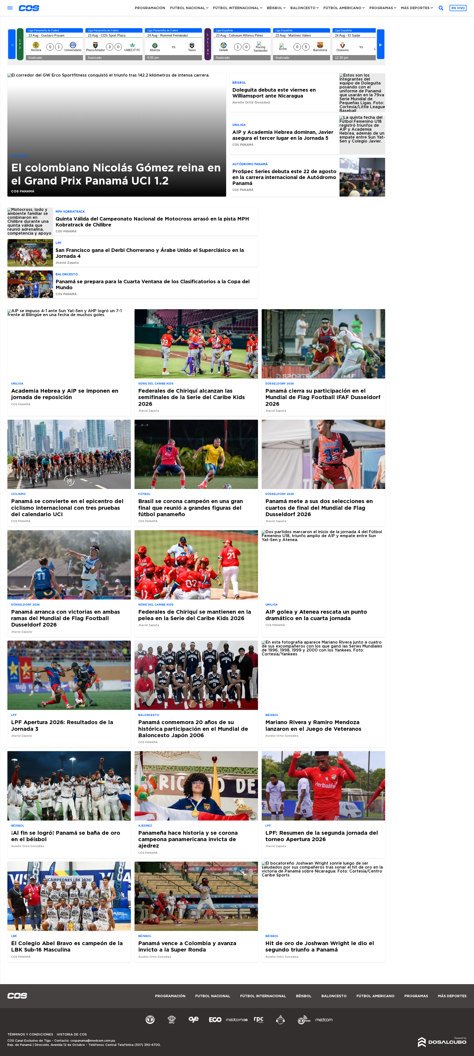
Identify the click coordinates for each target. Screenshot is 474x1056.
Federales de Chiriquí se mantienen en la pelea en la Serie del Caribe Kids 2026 (194, 615)
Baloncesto (303, 8)
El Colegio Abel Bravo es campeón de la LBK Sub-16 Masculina (67, 946)
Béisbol (274, 8)
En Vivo (458, 8)
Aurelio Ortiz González (251, 102)
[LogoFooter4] (259, 1024)
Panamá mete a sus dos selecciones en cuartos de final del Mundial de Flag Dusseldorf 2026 (319, 507)
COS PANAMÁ (22, 191)
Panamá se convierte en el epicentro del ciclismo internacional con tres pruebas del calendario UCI (67, 507)
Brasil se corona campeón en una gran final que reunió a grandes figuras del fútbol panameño (190, 507)
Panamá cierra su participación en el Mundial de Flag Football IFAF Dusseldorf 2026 (322, 397)
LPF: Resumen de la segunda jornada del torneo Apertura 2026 (321, 836)
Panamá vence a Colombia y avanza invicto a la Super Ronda (187, 946)
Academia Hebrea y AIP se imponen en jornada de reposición (64, 393)
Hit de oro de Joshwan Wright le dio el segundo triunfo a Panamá (319, 946)
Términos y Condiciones (30, 1034)
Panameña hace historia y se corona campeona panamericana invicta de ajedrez (188, 839)
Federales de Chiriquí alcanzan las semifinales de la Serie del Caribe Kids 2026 (191, 397)
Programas (381, 8)
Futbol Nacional (187, 8)
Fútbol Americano (342, 8)
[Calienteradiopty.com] (280, 1024)
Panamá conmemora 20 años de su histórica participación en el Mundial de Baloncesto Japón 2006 (193, 728)
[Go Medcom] (237, 1024)
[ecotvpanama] (215, 1024)
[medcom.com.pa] (324, 1024)
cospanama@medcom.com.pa (92, 1040)
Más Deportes (415, 8)
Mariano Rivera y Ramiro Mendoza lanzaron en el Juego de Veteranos (313, 725)
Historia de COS (72, 1034)
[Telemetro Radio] (302, 1024)
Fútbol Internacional (236, 8)
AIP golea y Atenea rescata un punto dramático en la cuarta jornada (316, 615)
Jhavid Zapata (67, 262)
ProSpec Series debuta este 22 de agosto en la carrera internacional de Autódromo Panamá (284, 177)
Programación (150, 8)
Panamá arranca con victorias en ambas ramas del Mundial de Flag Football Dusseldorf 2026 (65, 618)
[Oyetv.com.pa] (193, 1024)
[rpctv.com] (172, 1024)
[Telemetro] (150, 1024)
